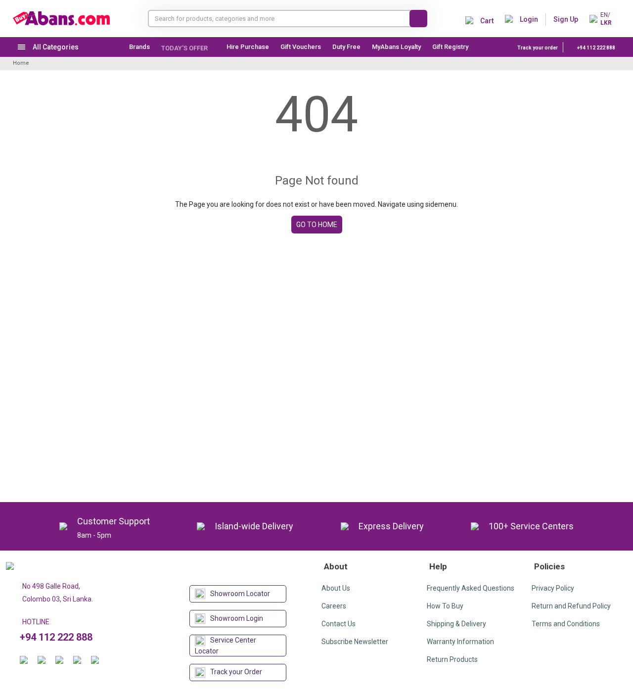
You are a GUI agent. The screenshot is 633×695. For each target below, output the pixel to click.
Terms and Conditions (566, 624)
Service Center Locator (225, 645)
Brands (139, 46)
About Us (335, 588)
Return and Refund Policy (571, 606)
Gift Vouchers (300, 46)
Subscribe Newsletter (354, 642)
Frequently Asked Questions (470, 588)
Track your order (537, 47)
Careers (333, 606)
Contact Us (338, 624)
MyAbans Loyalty (396, 46)
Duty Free (346, 46)
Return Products (452, 659)
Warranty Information (460, 642)
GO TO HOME (316, 225)
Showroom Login (236, 618)
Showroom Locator (240, 594)
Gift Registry (451, 46)
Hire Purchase (247, 46)
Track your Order (236, 672)
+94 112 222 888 (595, 47)
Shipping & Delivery (456, 624)
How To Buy (445, 606)
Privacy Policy (553, 588)
